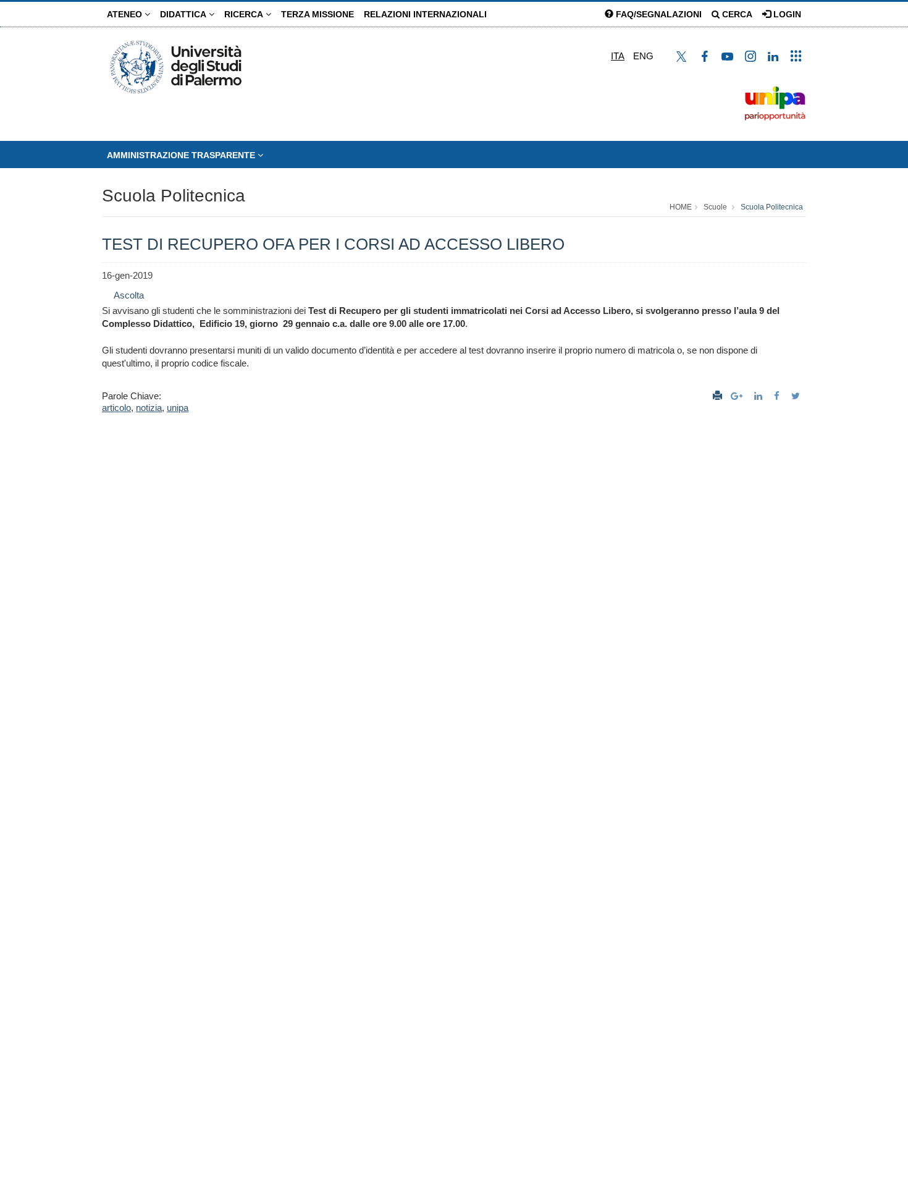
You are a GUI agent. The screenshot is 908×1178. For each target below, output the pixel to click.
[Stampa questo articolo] (717, 396)
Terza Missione (317, 14)
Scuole (715, 207)
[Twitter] (797, 396)
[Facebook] (778, 396)
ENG (643, 56)
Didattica (184, 14)
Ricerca (245, 14)
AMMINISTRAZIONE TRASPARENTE (182, 155)
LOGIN (786, 14)
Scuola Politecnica (173, 195)
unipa (177, 407)
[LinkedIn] (759, 396)
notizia (149, 407)
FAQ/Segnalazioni (657, 14)
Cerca (736, 14)
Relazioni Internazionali (425, 14)
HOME (681, 207)
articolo (116, 407)
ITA (617, 56)
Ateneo (126, 14)
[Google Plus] (738, 396)
